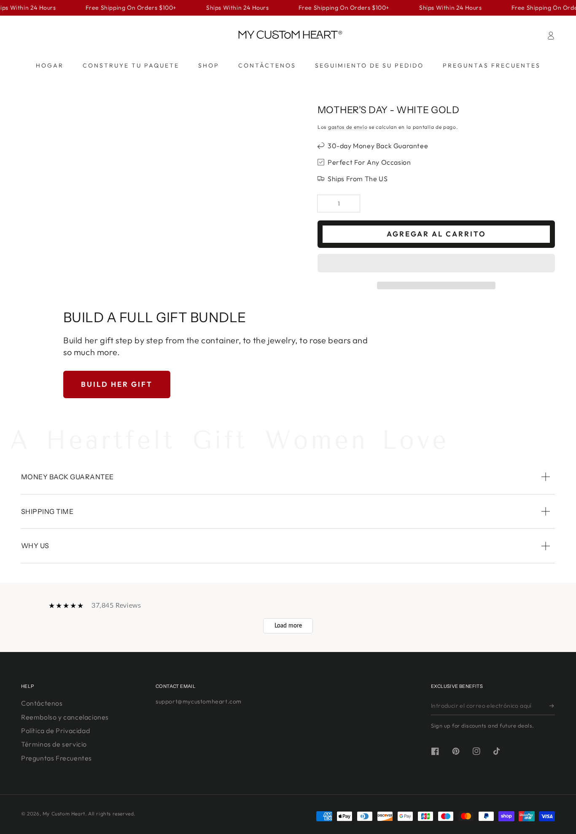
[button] (436, 264)
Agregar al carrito (436, 233)
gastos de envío (348, 127)
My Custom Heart (64, 813)
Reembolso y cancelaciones (65, 717)
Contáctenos (42, 703)
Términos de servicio (54, 744)
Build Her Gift (117, 384)
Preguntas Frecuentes (56, 758)
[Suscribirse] (552, 705)
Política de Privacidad (55, 730)
